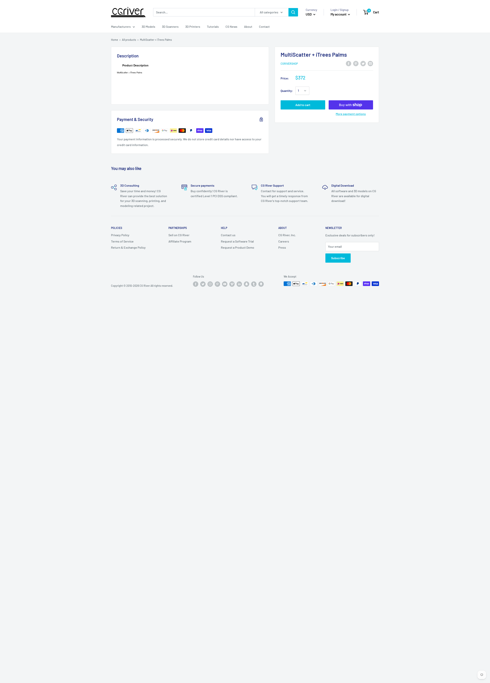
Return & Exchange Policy (128, 247)
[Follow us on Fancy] (261, 284)
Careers (283, 241)
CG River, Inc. (287, 235)
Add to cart (302, 105)
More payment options (351, 114)
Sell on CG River (178, 235)
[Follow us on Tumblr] (253, 284)
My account (339, 14)
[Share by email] (370, 63)
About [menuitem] (248, 26)
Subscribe (338, 258)
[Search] (293, 12)
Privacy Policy (120, 235)
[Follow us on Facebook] (195, 284)
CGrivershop (289, 63)
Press (282, 247)
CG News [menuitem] (231, 26)
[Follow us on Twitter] (203, 284)
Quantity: (287, 90)
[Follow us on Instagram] (210, 284)
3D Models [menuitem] (148, 26)
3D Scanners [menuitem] (170, 26)
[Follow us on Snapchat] (246, 284)
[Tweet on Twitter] (363, 63)
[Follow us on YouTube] (224, 284)
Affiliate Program (179, 241)
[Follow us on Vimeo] (232, 284)
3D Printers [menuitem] (192, 26)
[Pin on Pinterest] (356, 63)
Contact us (228, 235)
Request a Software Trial (237, 241)
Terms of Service (122, 241)
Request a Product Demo (237, 247)
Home (114, 39)
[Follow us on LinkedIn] (239, 284)
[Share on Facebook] (348, 63)
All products (129, 39)
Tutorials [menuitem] (213, 26)
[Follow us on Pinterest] (217, 284)
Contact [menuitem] (264, 26)
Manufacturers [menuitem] (121, 26)
